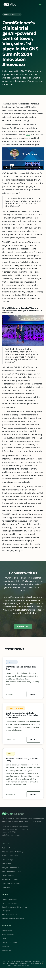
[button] (40, 4)
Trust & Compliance (9, 942)
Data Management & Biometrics (14, 907)
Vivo (28, 134)
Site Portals (6, 864)
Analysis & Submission (10, 868)
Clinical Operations (9, 899)
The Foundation (8, 875)
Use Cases (6, 887)
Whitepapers (7, 930)
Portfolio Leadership (10, 914)
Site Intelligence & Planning (12, 852)
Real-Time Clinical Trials (11, 871)
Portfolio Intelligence (10, 856)
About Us (5, 946)
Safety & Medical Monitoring (13, 918)
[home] (9, 4)
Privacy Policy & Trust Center (23, 965)
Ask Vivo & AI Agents (10, 879)
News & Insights (8, 934)
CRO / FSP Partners (9, 903)
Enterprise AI (7, 911)
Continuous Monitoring (10, 883)
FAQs (4, 938)
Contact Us (23, 626)
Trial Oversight (7, 860)
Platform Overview (9, 848)
